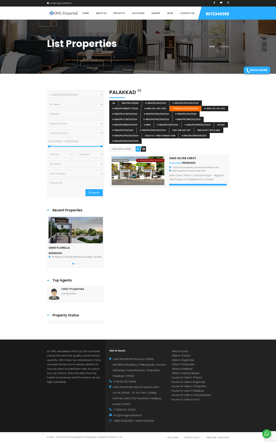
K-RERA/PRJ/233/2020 (122, 130)
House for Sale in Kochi (186, 399)
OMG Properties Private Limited (186, 170)
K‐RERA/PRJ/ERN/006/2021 (194, 135)
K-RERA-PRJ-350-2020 (155, 108)
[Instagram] (228, 3)
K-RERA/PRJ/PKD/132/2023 (156, 114)
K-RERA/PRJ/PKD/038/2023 (156, 119)
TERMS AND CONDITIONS (217, 437)
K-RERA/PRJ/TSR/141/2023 (124, 119)
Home (212, 46)
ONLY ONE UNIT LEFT (181, 130)
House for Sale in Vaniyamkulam (191, 395)
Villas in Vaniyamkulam (186, 373)
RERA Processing (130, 103)
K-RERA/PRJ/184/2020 (155, 103)
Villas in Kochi (180, 351)
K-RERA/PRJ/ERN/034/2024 (198, 124)
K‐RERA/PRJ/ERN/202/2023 (188, 119)
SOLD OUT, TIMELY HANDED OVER (160, 135)
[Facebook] (214, 3)
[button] (73, 263)
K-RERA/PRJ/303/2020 (185, 114)
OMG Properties (72, 289)
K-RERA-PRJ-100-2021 (214, 108)
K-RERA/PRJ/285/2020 (167, 124)
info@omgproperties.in (61, 3)
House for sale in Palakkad (188, 391)
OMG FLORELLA (59, 248)
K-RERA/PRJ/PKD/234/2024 (125, 135)
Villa (203, 170)
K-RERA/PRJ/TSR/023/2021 (124, 114)
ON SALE (221, 124)
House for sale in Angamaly (188, 382)
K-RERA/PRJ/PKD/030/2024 (153, 130)
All (113, 103)
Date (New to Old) (121, 149)
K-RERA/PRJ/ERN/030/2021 (124, 124)
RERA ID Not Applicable (208, 130)
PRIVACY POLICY (192, 437)
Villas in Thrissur (181, 355)
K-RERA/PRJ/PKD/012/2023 (185, 108)
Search (95, 192)
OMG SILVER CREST (182, 158)
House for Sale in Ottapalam (189, 386)
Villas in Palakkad (182, 369)
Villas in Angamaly (183, 360)
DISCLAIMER (172, 437)
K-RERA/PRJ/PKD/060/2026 (186, 103)
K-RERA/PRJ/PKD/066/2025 (125, 141)
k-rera (147, 124)
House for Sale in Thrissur (187, 377)
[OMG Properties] (54, 294)
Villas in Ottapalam (183, 364)
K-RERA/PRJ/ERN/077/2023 (125, 108)
